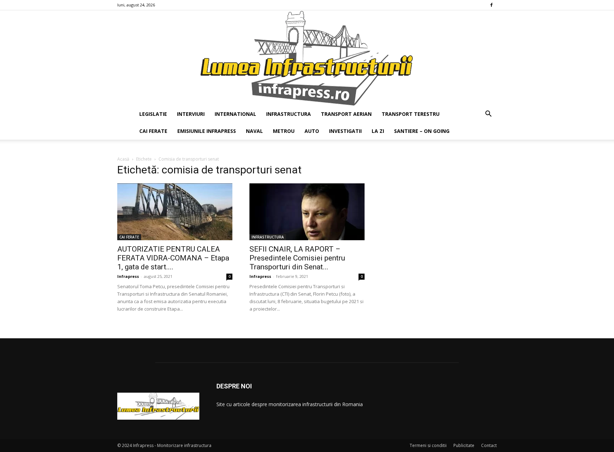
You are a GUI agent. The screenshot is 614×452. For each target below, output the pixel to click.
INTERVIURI (191, 114)
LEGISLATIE (153, 114)
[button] (488, 114)
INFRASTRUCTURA (288, 114)
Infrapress (128, 276)
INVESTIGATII (345, 131)
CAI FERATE (153, 131)
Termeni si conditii (428, 445)
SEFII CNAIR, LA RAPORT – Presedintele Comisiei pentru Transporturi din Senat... (297, 258)
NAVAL (254, 131)
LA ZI (378, 131)
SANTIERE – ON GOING (421, 131)
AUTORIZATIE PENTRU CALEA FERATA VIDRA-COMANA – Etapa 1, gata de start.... (173, 258)
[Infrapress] (307, 58)
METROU (284, 131)
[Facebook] (491, 5)
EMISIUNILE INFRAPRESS (206, 131)
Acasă (123, 159)
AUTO (312, 131)
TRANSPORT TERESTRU (411, 114)
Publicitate (463, 445)
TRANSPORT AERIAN (346, 114)
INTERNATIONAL (235, 114)
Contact (489, 445)
